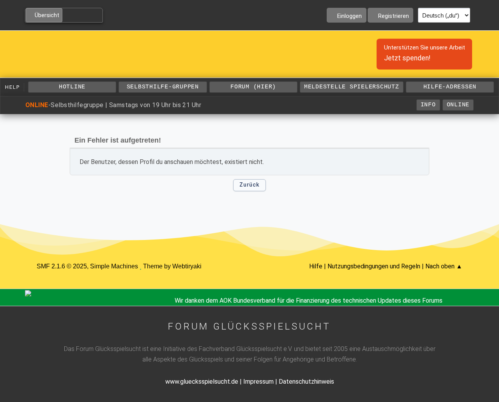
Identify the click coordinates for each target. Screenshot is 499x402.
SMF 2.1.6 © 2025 (62, 266)
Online (458, 105)
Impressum (258, 381)
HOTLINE (72, 87)
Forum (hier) (253, 87)
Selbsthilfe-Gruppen (163, 87)
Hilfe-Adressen (450, 87)
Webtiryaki (187, 266)
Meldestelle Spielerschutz (351, 87)
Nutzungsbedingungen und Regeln (373, 266)
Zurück (249, 185)
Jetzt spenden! (424, 53)
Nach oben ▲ (443, 266)
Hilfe (315, 266)
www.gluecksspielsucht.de (201, 381)
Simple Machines (114, 266)
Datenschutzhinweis (306, 381)
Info (428, 105)
